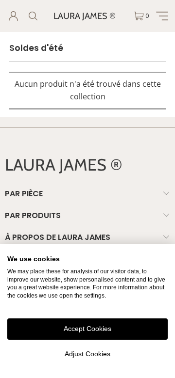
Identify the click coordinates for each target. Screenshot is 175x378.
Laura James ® (84, 16)
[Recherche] (32, 16)
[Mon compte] (13, 16)
